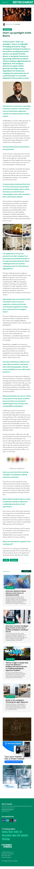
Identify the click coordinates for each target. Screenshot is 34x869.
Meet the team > (6, 811)
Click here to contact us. (7, 809)
